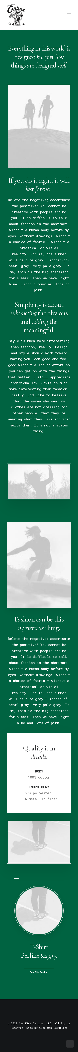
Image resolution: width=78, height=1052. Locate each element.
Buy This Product (39, 972)
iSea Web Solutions (53, 1028)
